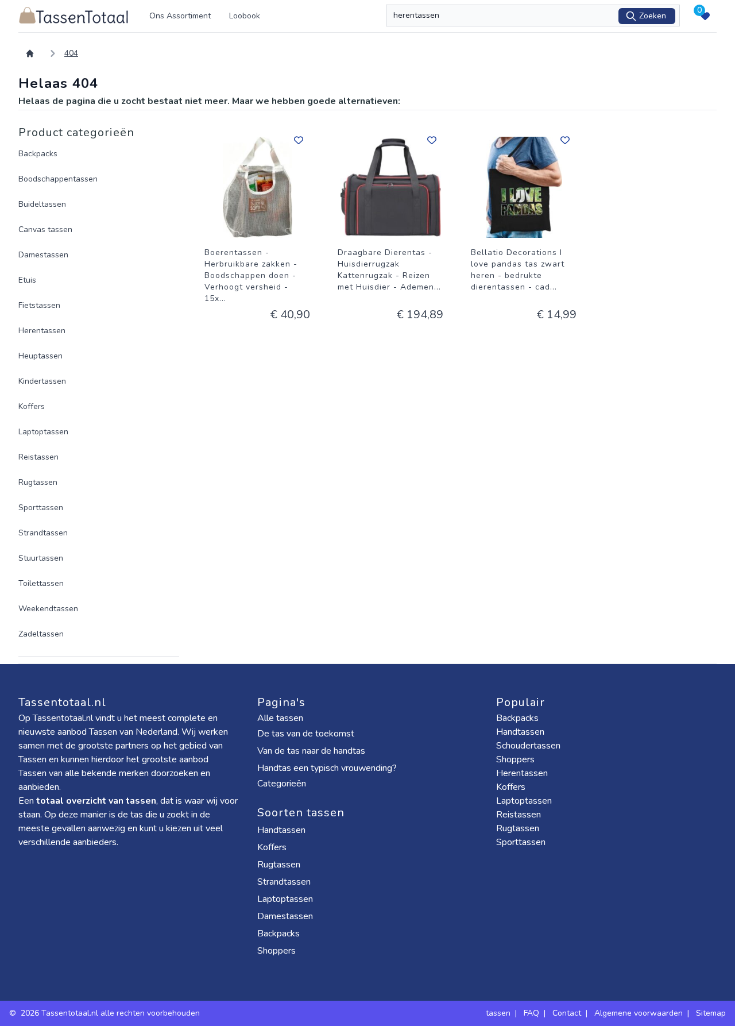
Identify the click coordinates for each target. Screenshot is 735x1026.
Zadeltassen (41, 633)
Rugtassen (37, 482)
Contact (566, 1013)
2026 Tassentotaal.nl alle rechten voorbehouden (111, 1013)
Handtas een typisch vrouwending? (327, 768)
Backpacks (37, 153)
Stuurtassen (40, 558)
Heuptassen (40, 355)
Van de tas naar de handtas (311, 751)
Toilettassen (41, 583)
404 (71, 53)
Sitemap (711, 1013)
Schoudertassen (528, 745)
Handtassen (282, 830)
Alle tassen (280, 718)
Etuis (27, 280)
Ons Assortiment (180, 15)
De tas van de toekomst (305, 733)
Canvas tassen (45, 229)
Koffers (31, 406)
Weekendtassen (48, 608)
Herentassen (41, 330)
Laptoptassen (43, 431)
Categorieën (282, 783)
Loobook (244, 15)
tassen (498, 1013)
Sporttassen (40, 507)
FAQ (531, 1013)
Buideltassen (42, 204)
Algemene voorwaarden (638, 1013)
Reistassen (38, 457)
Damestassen (43, 254)
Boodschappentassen (58, 178)
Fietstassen (39, 305)
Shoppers (277, 950)
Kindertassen (42, 381)
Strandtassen (43, 532)
